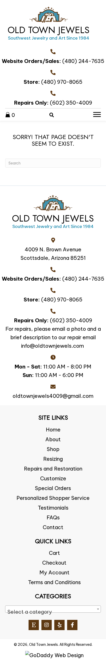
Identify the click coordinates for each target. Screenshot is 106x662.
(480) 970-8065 (61, 82)
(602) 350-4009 (71, 102)
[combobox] (53, 609)
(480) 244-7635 (83, 61)
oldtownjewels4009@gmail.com (53, 396)
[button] (34, 625)
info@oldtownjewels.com (52, 346)
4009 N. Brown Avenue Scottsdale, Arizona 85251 (53, 253)
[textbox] (53, 612)
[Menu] (97, 114)
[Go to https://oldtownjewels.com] (48, 25)
